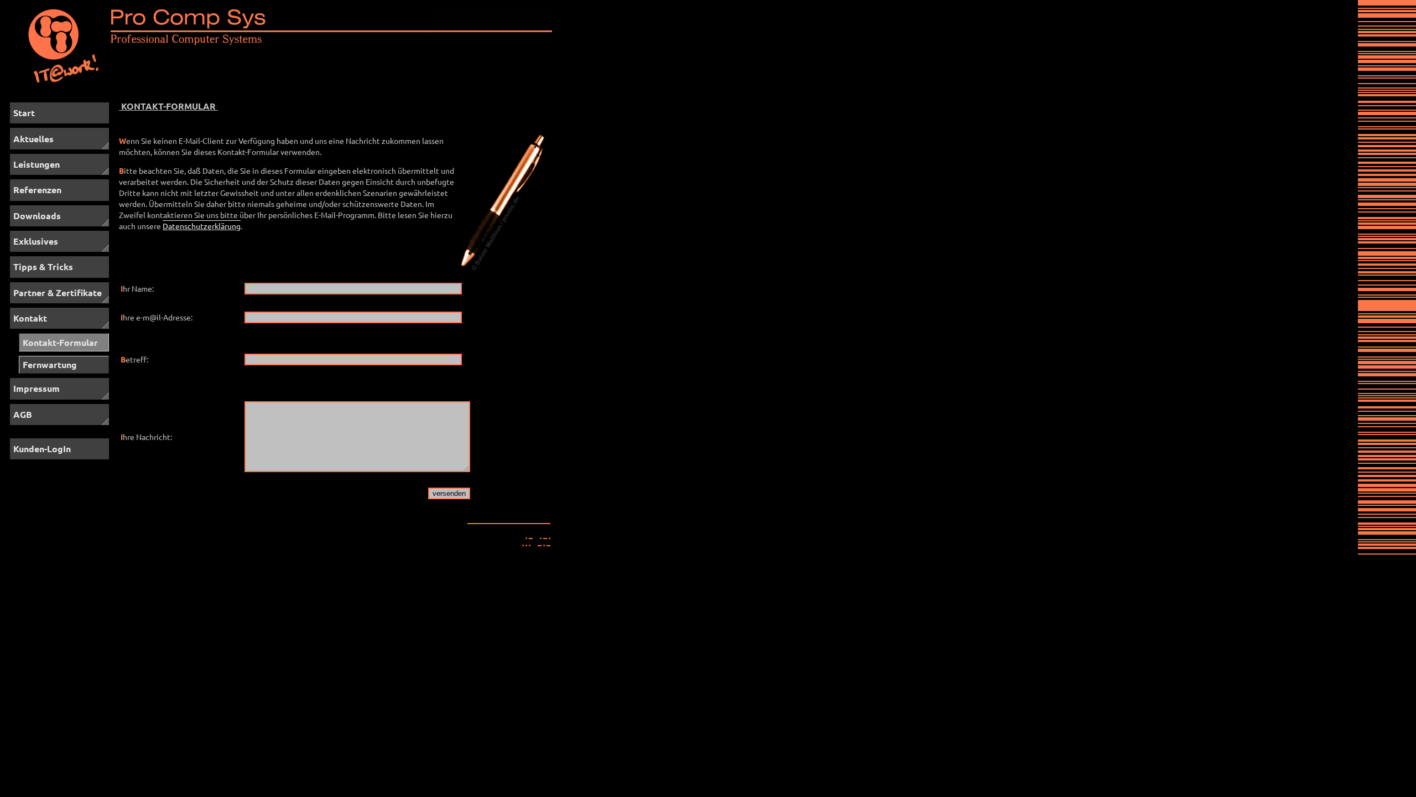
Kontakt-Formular (60, 342)
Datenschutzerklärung (202, 226)
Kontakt (30, 318)
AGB (22, 414)
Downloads (37, 215)
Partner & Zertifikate (57, 292)
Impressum (36, 388)
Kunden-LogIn (42, 448)
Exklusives (35, 241)
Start (24, 112)
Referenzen (37, 189)
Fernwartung (50, 364)
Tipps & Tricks (43, 266)
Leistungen (36, 164)
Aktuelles (33, 138)
